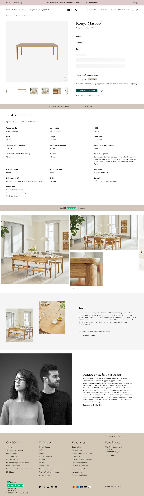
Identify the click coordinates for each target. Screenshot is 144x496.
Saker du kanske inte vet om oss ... (19, 469)
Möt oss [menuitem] (113, 10)
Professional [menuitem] (104, 10)
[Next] (65, 91)
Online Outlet (44, 475)
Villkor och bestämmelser (82, 459)
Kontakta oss (77, 472)
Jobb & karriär (11, 456)
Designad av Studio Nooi (92, 405)
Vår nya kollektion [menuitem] (45, 10)
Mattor (41, 463)
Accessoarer (44, 466)
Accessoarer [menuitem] (23, 10)
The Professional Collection (49, 472)
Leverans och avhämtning (82, 453)
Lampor (42, 459)
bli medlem (123, 84)
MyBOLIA (10, 472)
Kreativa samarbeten (14, 466)
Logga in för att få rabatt (105, 84)
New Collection (45, 447)
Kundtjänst (78, 442)
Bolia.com (9, 16)
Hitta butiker (116, 487)
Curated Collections (47, 469)
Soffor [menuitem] (8, 10)
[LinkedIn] (56, 487)
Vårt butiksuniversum (14, 450)
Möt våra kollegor (13, 453)
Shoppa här (93, 3)
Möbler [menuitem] (14, 10)
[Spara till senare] (102, 90)
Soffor (41, 450)
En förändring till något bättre (18, 463)
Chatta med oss (111, 455)
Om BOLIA (13, 442)
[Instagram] (44, 487)
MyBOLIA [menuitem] (121, 10)
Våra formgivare (12, 459)
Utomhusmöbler (45, 456)
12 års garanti (77, 456)
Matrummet (28, 16)
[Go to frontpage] (72, 10)
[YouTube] (48, 487)
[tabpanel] (72, 164)
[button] (73, 288)
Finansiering (77, 450)
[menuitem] (128, 10)
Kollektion (45, 442)
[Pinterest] (52, 487)
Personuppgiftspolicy (80, 475)
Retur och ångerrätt (80, 463)
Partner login (18, 3)
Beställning (76, 447)
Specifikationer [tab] (12, 122)
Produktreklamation (80, 466)
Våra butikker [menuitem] (91, 10)
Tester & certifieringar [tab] (29, 122)
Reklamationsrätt (79, 469)
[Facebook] (40, 487)
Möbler (18, 16)
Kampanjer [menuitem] (33, 10)
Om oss (9, 447)
